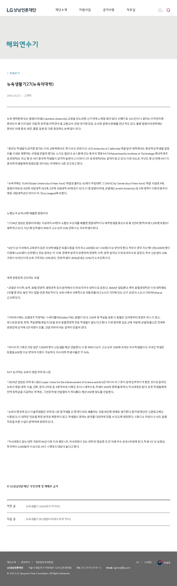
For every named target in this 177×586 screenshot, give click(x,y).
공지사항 (108, 10)
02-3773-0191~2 (91, 568)
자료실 (131, 10)
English (160, 10)
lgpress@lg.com (122, 568)
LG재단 (148, 562)
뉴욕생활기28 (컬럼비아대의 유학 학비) (48, 519)
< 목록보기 (13, 73)
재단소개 (61, 10)
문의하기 (25, 562)
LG (137, 562)
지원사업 (85, 10)
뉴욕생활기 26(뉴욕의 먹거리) (43, 506)
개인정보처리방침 (44, 562)
